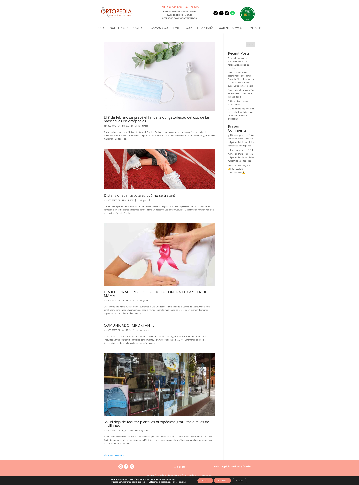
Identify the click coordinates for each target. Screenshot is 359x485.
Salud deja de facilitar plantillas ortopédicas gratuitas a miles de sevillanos (156, 423)
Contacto (255, 28)
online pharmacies (236, 150)
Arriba (181, 467)
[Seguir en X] (227, 13)
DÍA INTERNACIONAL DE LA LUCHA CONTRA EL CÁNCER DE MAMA (155, 293)
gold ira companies (236, 135)
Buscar (250, 44)
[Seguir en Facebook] (221, 13)
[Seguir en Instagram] (215, 13)
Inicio (100, 28)
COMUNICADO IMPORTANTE (129, 325)
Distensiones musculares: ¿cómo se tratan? (140, 195)
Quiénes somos (230, 28)
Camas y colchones (166, 28)
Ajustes (239, 480)
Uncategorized (141, 125)
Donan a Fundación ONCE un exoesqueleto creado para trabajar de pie (241, 93)
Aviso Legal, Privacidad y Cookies (232, 466)
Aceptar (205, 480)
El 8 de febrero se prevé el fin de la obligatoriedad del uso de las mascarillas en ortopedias (157, 119)
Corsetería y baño (200, 28)
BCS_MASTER (113, 125)
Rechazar (222, 480)
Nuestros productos (126, 28)
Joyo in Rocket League (238, 165)
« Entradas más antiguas (115, 455)
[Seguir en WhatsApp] (232, 13)
